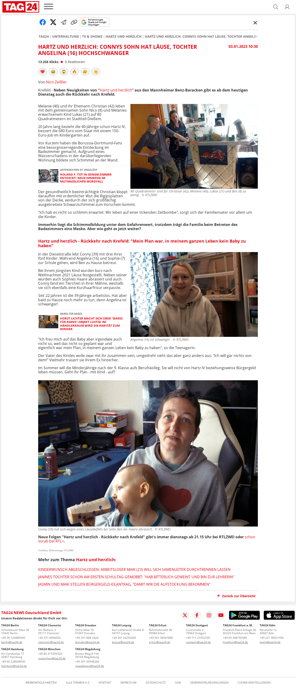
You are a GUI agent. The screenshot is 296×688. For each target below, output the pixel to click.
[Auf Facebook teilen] (42, 22)
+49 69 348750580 (235, 638)
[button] (287, 7)
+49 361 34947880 (161, 638)
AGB (178, 682)
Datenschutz (156, 682)
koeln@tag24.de (270, 642)
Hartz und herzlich (124, 36)
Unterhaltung (65, 36)
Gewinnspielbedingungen (209, 682)
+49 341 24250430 (124, 638)
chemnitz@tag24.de (51, 642)
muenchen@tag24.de (52, 658)
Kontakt (105, 682)
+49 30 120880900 (13, 638)
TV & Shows (92, 36)
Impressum (128, 682)
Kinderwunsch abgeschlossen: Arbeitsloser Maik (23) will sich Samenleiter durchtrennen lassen (134, 569)
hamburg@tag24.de (14, 666)
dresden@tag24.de (87, 642)
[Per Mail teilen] (63, 22)
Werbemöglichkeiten (41, 682)
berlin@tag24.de (11, 642)
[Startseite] (20, 7)
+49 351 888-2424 (87, 638)
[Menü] (48, 6)
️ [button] (42, 71)
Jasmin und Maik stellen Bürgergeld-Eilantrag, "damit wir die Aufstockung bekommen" (124, 584)
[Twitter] (185, 615)
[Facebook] (197, 615)
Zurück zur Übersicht (239, 596)
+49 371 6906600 (49, 638)
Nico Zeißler (56, 82)
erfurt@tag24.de (159, 642)
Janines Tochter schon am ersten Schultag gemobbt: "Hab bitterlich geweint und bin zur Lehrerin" (136, 576)
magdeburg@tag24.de (89, 666)
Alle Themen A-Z (77, 682)
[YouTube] (221, 615)
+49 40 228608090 (13, 662)
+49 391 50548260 (87, 662)
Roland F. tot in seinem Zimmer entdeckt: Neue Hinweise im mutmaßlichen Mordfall (86, 178)
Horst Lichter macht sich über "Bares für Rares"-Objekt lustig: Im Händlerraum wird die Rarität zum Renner (91, 324)
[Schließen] (255, 22)
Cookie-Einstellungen (254, 682)
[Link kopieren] (74, 22)
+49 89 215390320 (50, 654)
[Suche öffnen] (276, 7)
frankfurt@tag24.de (235, 642)
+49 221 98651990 (272, 638)
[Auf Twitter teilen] (53, 22)
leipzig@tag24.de (123, 642)
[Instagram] (209, 615)
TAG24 (44, 36)
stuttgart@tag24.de (198, 642)
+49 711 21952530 (198, 638)
